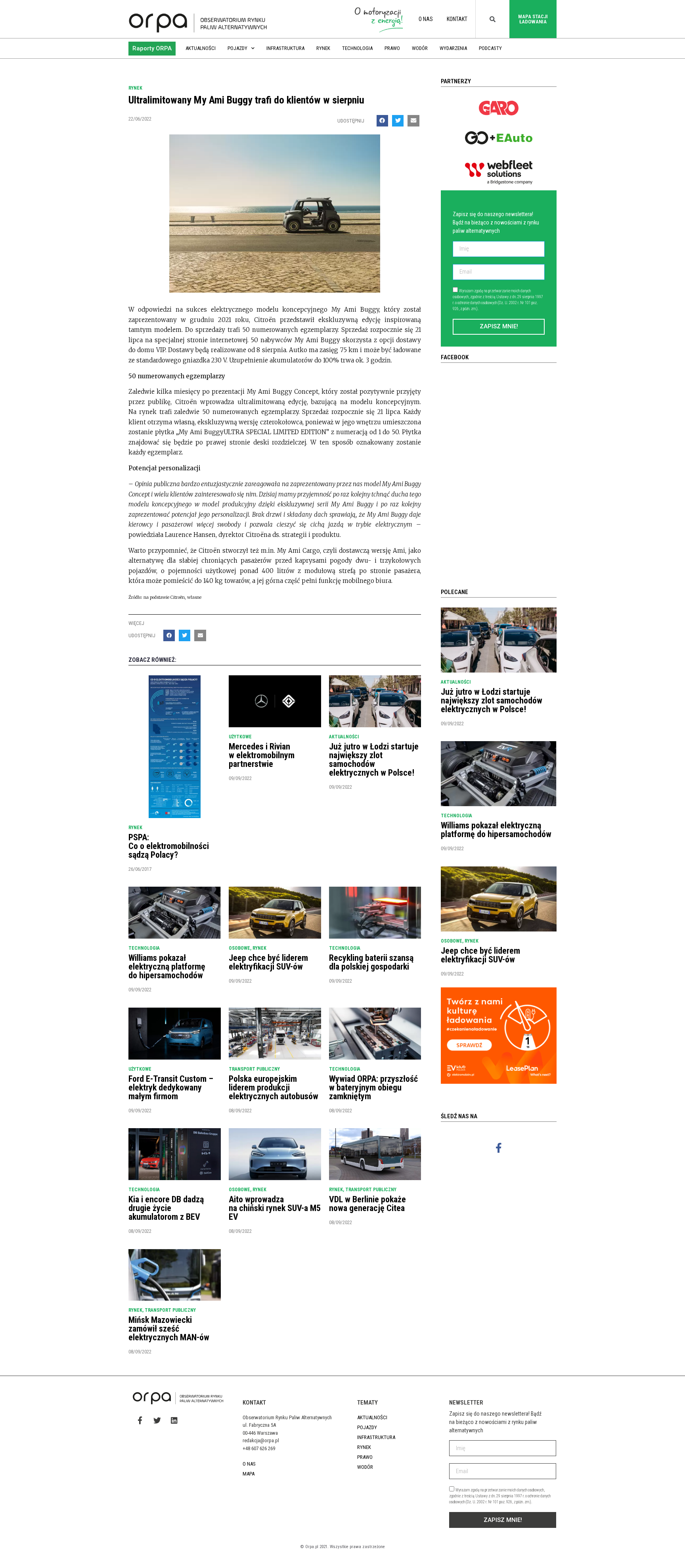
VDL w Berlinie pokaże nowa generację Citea (367, 1203)
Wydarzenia (453, 48)
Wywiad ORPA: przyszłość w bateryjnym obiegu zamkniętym (373, 1087)
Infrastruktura (285, 48)
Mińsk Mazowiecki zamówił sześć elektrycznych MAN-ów (168, 1328)
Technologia (357, 48)
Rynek (323, 48)
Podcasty (490, 48)
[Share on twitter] (398, 120)
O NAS (426, 19)
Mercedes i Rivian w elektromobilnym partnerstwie (262, 755)
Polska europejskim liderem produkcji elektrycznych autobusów (273, 1087)
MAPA (248, 1474)
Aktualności (201, 48)
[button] (152, 49)
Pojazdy (237, 48)
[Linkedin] (174, 1420)
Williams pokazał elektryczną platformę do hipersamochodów (166, 966)
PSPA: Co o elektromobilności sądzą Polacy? (168, 846)
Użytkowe (240, 737)
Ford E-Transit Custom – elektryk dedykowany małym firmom (170, 1087)
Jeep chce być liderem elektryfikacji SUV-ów (268, 962)
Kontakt (457, 19)
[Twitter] (157, 1420)
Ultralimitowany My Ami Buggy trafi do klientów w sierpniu (246, 100)
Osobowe (239, 948)
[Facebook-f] (499, 1147)
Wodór (420, 48)
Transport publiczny (254, 1069)
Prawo (392, 48)
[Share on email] (413, 120)
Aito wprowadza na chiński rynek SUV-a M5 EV (275, 1208)
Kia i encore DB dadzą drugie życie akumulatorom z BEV (166, 1208)
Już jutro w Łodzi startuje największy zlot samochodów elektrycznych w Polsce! (374, 760)
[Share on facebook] (382, 120)
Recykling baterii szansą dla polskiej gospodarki (371, 962)
